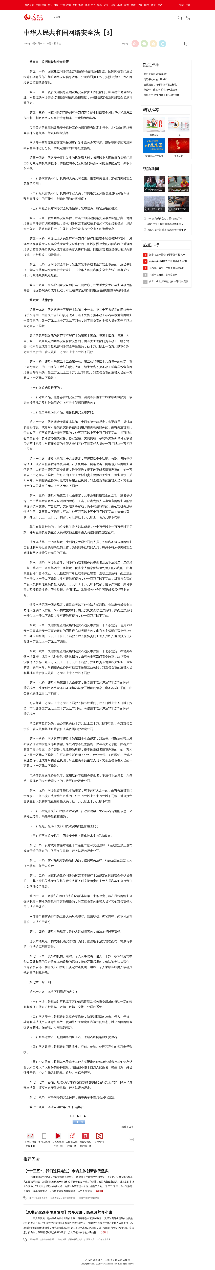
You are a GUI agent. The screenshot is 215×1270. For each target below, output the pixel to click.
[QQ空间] (153, 43)
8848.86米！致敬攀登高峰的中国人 (165, 224)
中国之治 (179, 156)
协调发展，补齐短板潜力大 (98, 1239)
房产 (160, 5)
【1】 (72, 1116)
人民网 (57, 17)
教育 (153, 5)
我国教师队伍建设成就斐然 (63, 1198)
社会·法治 (65, 5)
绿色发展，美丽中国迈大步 (70, 1239)
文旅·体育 (78, 5)
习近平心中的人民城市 (155, 79)
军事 (119, 5)
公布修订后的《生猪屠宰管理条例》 (168, 268)
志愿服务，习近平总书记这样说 (160, 84)
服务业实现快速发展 (38, 1198)
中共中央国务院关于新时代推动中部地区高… (172, 261)
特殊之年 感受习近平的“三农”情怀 (161, 95)
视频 (140, 5)
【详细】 (99, 1191)
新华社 (57, 43)
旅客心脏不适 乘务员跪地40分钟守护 (166, 230)
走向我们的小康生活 (154, 156)
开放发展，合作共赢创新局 (42, 1239)
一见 (179, 135)
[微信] (144, 43)
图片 (146, 5)
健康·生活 (90, 5)
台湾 (133, 5)
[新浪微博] (135, 43)
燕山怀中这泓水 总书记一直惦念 (160, 89)
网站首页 (29, 5)
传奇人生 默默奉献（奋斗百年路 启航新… (171, 281)
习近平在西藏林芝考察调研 (163, 274)
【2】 (79, 1116)
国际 (113, 5)
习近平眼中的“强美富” (155, 74)
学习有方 (154, 135)
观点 (99, 5)
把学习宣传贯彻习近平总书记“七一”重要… (171, 254)
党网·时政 (41, 5)
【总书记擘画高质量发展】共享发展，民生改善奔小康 (68, 1212)
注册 (188, 5)
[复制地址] (162, 43)
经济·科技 (53, 5)
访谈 (106, 5)
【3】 (86, 1116)
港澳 (126, 5)
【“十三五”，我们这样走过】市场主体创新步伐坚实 (66, 1171)
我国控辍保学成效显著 (88, 1198)
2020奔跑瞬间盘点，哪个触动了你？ (166, 218)
